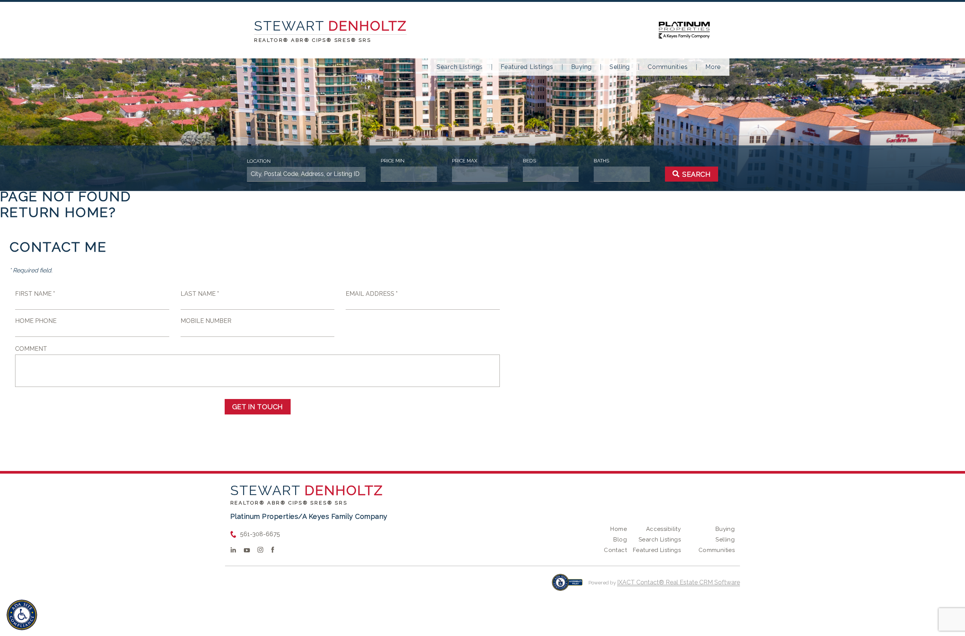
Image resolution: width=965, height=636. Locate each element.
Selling (620, 67)
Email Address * (372, 293)
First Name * (35, 293)
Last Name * (200, 293)
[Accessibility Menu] (22, 614)
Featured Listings (527, 67)
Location (259, 161)
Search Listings (460, 67)
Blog (620, 539)
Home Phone (36, 320)
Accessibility (663, 529)
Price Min (392, 161)
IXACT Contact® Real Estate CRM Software (678, 582)
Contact (615, 550)
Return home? (58, 212)
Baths (601, 161)
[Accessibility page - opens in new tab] (567, 586)
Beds (529, 161)
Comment (31, 348)
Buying (581, 67)
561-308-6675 (260, 534)
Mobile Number (206, 320)
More (713, 67)
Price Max (464, 161)
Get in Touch (257, 407)
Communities (668, 67)
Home (618, 529)
